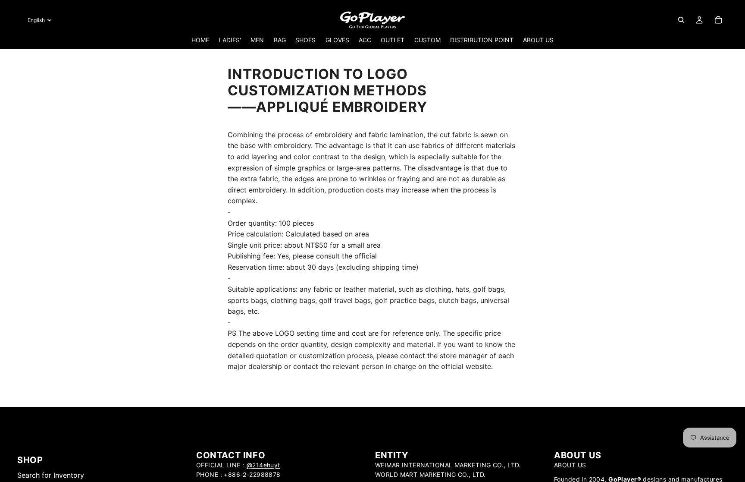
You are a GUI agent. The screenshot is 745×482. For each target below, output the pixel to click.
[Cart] (718, 19)
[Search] (681, 19)
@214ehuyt (263, 465)
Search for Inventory (50, 475)
